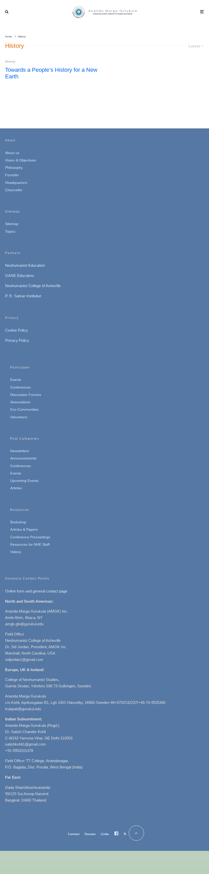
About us (12, 153)
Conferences (20, 387)
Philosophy (14, 168)
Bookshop (18, 522)
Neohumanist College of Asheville (33, 286)
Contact (74, 834)
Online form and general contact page (36, 591)
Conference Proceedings (30, 537)
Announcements (23, 458)
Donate (90, 834)
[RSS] (125, 834)
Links (105, 834)
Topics (10, 231)
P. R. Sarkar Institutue (23, 296)
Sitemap (11, 224)
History (10, 61)
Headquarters (16, 183)
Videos (15, 552)
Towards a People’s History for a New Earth (51, 73)
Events (15, 380)
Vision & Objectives (20, 160)
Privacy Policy (17, 340)
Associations (20, 402)
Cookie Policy (16, 330)
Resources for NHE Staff (30, 544)
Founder (12, 175)
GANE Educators (19, 275)
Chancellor (13, 190)
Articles (16, 488)
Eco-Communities (24, 409)
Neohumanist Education (25, 265)
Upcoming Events (24, 481)
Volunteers (18, 417)
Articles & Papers (24, 529)
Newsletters (19, 451)
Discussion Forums (25, 395)
